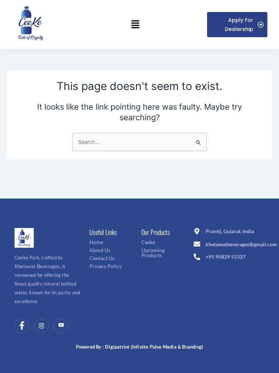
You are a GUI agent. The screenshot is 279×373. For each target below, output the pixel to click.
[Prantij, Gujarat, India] (197, 232)
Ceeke (148, 242)
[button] (135, 24)
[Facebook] (22, 326)
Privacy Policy (105, 266)
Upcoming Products (153, 252)
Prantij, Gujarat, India (230, 231)
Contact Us (101, 258)
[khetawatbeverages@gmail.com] (197, 244)
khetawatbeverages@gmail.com (241, 244)
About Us (99, 250)
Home (96, 242)
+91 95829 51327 (226, 257)
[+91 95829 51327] (197, 257)
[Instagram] (41, 326)
